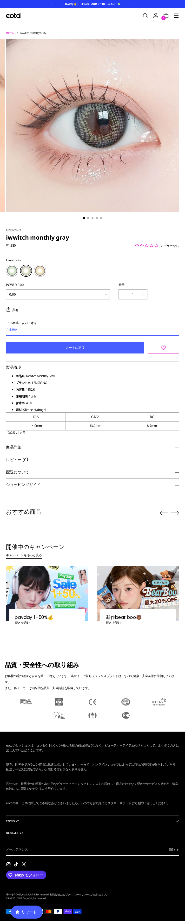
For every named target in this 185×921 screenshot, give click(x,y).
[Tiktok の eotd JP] (17, 865)
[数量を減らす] (123, 294)
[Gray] (26, 271)
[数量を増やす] (143, 294)
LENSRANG (13, 230)
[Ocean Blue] (12, 271)
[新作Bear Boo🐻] (138, 593)
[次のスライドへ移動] (175, 513)
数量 (122, 285)
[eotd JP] (13, 15)
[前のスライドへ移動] (164, 513)
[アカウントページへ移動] (156, 16)
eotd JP (25, 894)
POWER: (15, 285)
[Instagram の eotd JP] (9, 865)
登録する (174, 849)
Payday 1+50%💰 (34, 617)
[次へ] (133, 4)
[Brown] (40, 271)
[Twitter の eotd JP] (24, 865)
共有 (15, 310)
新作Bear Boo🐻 (124, 617)
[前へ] (52, 4)
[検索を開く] (145, 16)
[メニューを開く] (176, 16)
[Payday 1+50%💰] (47, 593)
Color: (13, 260)
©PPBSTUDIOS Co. (16, 898)
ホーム (10, 33)
